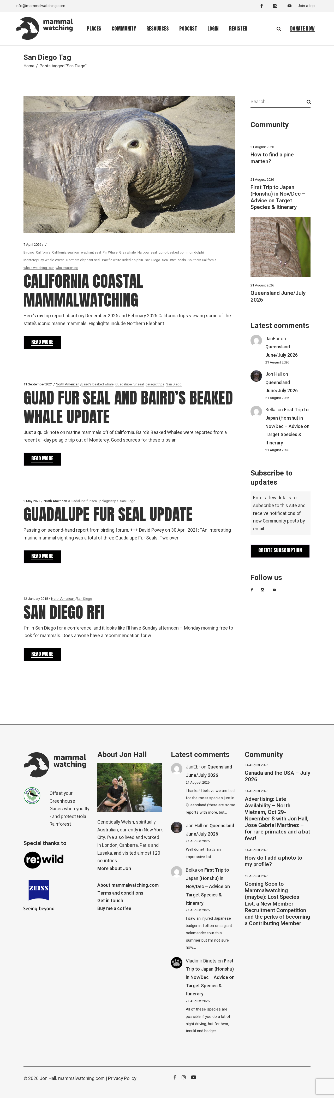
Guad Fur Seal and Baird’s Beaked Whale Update (128, 407)
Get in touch (110, 900)
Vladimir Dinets (201, 961)
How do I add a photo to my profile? (273, 861)
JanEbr (272, 339)
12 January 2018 (35, 598)
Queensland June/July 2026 (278, 296)
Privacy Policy (122, 1078)
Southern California (202, 259)
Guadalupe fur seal (129, 384)
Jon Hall (273, 374)
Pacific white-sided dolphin (122, 259)
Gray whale (127, 252)
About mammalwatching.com (128, 885)
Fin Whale (110, 252)
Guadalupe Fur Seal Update (108, 514)
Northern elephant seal (83, 259)
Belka (271, 410)
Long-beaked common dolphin (182, 252)
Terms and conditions (120, 893)
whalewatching (67, 267)
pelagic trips (155, 384)
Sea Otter (169, 259)
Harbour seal (147, 252)
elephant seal (91, 252)
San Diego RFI (63, 612)
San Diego (152, 259)
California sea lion (65, 252)
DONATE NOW (302, 28)
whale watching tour (38, 267)
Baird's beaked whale (97, 384)
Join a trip (306, 6)
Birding (28, 252)
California (43, 252)
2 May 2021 (31, 500)
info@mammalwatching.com (40, 6)
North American (67, 384)
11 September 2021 (38, 384)
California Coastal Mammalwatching (83, 290)
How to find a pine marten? (272, 158)
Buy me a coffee (114, 908)
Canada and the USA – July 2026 (277, 776)
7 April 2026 (32, 244)
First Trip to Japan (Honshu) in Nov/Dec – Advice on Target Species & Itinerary (277, 197)
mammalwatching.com (81, 1078)
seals (182, 259)
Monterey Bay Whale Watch (43, 259)
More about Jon (114, 868)
